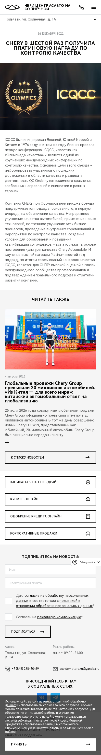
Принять (18, 744)
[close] (99, 562)
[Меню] (93, 7)
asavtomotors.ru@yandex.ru (80, 669)
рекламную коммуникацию (59, 617)
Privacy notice (87, 562)
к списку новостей (27, 457)
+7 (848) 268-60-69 (25, 669)
